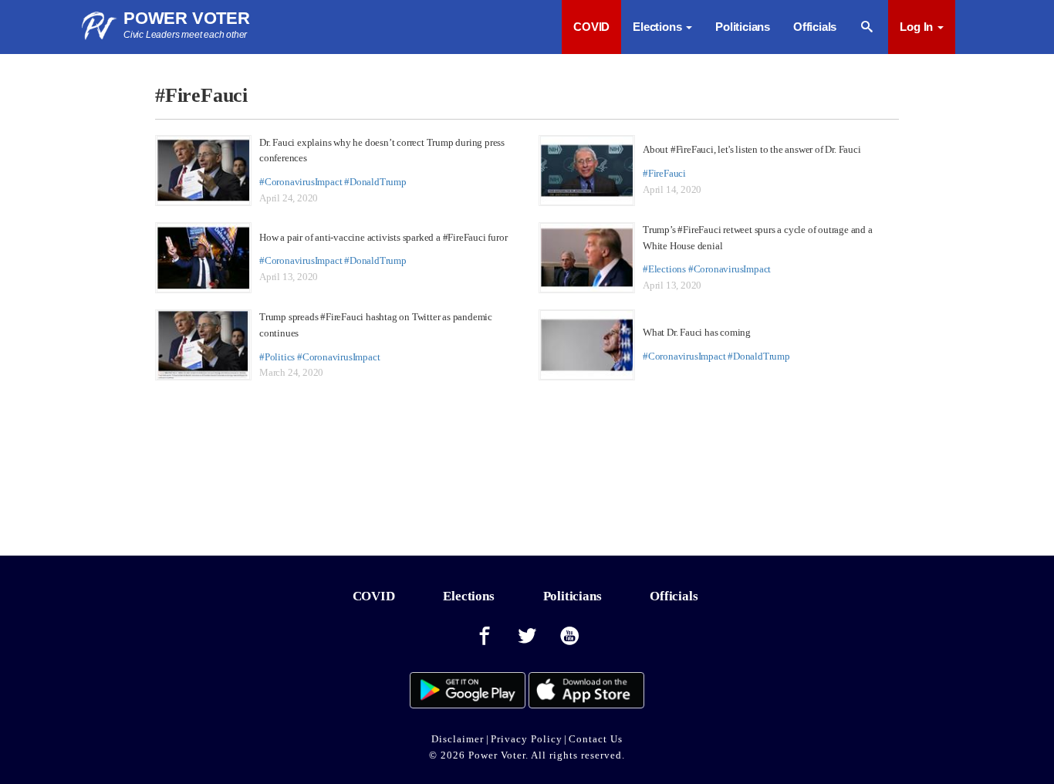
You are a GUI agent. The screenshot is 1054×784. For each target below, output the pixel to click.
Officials (814, 26)
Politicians (742, 26)
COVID (591, 26)
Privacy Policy (526, 739)
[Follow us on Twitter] (527, 637)
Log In (918, 26)
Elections (468, 596)
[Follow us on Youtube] (570, 637)
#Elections (664, 269)
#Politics (277, 357)
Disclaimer (457, 739)
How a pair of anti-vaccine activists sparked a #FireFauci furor (383, 237)
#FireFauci (664, 173)
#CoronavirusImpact (300, 182)
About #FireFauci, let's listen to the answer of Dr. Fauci (752, 149)
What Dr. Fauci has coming (697, 332)
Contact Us (596, 739)
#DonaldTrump (375, 182)
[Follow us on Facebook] (484, 637)
